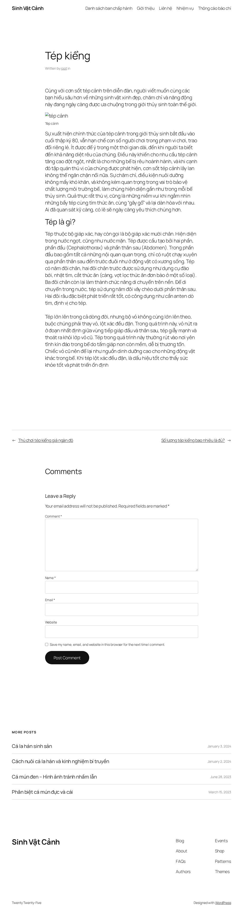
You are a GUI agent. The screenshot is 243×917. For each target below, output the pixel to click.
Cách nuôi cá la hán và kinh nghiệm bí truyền (60, 761)
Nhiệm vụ (185, 8)
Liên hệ (165, 8)
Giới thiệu (145, 8)
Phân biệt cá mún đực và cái (42, 792)
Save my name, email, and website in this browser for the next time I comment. (107, 644)
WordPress (223, 902)
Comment (53, 516)
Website (51, 622)
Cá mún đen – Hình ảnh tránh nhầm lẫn (54, 776)
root (64, 68)
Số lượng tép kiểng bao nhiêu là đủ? (193, 440)
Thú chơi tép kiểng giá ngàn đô (45, 440)
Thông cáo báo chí (214, 8)
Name (50, 577)
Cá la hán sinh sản (32, 746)
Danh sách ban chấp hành (108, 8)
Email (50, 600)
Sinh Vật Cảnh (28, 8)
